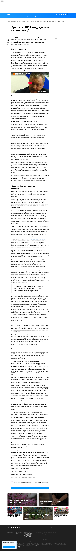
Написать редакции (19, 532)
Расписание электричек (28, 534)
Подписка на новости (27, 536)
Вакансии (17, 533)
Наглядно (25, 538)
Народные (19, 21)
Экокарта (25, 531)
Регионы (27, 21)
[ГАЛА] (12, 481)
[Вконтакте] (56, 14)
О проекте (17, 531)
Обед (55, 16)
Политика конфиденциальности (41, 531)
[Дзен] (65, 14)
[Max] (61, 14)
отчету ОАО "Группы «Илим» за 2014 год (35, 239)
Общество (49, 21)
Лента (8, 21)
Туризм (51, 16)
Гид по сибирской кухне (37, 527)
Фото (23, 16)
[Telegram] (59, 14)
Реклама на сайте (10, 531)
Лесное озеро (57, 527)
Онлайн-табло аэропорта (28, 533)
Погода (46, 16)
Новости (8, 16)
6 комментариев (22, 33)
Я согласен (9, 547)
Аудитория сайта (10, 532)
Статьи (14, 16)
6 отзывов (34, 504)
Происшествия (13, 21)
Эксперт (63, 21)
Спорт (41, 21)
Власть (53, 21)
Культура (44, 21)
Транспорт (32, 21)
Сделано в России (27, 532)
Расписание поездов (27, 535)
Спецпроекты (66, 16)
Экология (37, 21)
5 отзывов (50, 518)
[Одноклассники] (63, 14)
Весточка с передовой (64, 527)
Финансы (23, 21)
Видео (56, 21)
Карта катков (44, 527)
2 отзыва (66, 504)
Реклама (60, 16)
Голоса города (50, 527)
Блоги (59, 21)
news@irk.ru (36, 545)
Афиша (19, 16)
